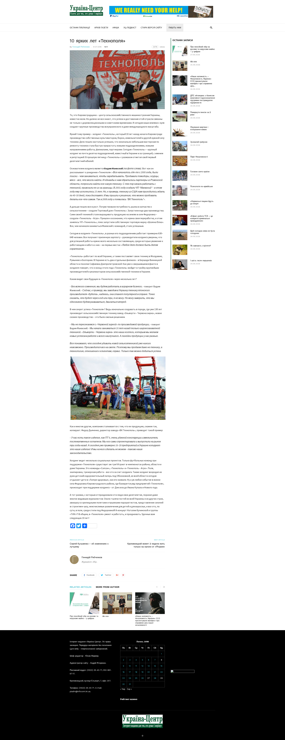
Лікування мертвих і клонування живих (199, 128)
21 (155, 672)
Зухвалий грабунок (198, 142)
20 (148, 672)
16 (124, 672)
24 (130, 678)
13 (149, 666)
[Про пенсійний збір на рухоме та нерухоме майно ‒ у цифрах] (84, 603)
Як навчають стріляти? (200, 246)
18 (136, 672)
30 (123, 684)
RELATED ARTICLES (80, 587)
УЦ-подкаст (130, 28)
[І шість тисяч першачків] (179, 264)
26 (142, 678)
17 (130, 672)
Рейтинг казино (128, 699)
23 (123, 678)
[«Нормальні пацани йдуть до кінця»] (179, 205)
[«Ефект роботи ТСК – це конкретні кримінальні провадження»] (179, 220)
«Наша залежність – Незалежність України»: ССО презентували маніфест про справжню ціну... (201, 81)
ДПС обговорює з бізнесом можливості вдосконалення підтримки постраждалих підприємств (202, 99)
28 (155, 678)
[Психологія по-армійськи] (179, 190)
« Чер (122, 689)
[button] (211, 27)
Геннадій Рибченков (81, 47)
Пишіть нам (175, 28)
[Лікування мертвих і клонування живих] (179, 131)
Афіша (116, 28)
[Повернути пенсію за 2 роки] (179, 116)
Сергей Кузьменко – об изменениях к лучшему (89, 545)
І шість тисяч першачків (201, 260)
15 (161, 666)
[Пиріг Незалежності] (179, 161)
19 (142, 672)
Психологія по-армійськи (201, 186)
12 (142, 666)
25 (136, 678)
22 (161, 672)
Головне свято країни (199, 171)
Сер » (129, 689)
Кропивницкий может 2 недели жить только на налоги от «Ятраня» (146, 545)
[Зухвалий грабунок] (179, 146)
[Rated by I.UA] (182, 672)
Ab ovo (105, 616)
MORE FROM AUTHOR (107, 587)
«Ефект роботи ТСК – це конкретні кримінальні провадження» (201, 218)
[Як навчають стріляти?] (179, 250)
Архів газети (101, 28)
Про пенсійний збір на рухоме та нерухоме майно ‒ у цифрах (84, 617)
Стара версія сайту (151, 28)
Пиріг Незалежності (199, 157)
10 (130, 666)
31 (130, 684)
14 (155, 666)
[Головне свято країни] (179, 175)
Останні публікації (80, 28)
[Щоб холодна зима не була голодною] (179, 235)
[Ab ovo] (117, 603)
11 (136, 666)
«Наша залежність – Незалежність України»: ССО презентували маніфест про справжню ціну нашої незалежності (147, 620)
